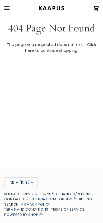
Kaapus (16, 194)
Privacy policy (35, 204)
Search (11, 204)
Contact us (16, 199)
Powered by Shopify (23, 214)
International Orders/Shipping (61, 199)
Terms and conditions (26, 209)
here (29, 50)
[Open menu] (12, 8)
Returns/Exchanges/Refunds (64, 194)
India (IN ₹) (19, 182)
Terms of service (67, 209)
